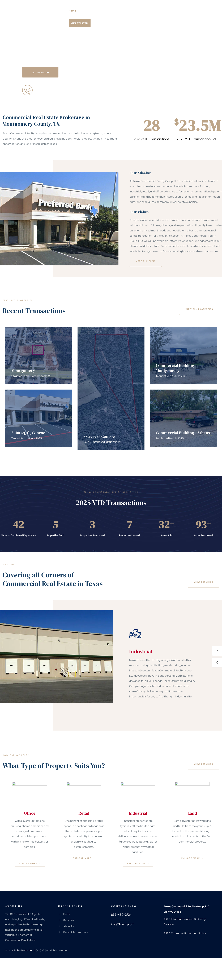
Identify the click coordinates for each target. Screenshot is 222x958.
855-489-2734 (45, 93)
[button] (146, 261)
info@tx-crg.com (122, 924)
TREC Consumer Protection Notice (185, 933)
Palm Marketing (23, 950)
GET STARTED (39, 72)
